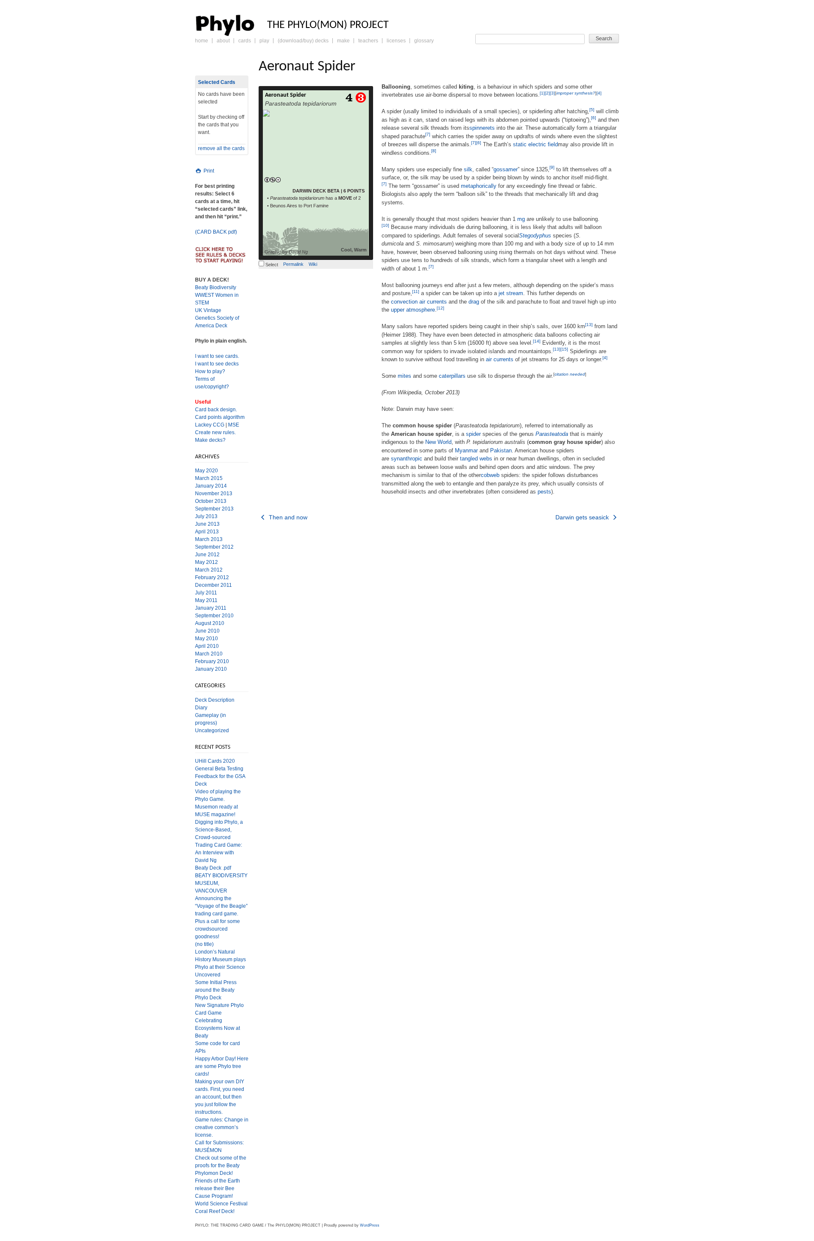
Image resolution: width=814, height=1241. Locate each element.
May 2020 (206, 471)
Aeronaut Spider (285, 95)
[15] (564, 349)
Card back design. (216, 410)
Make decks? (210, 440)
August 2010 (209, 623)
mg (521, 219)
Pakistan (501, 450)
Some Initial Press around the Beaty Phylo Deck (216, 990)
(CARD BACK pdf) (216, 232)
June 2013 (207, 524)
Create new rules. (215, 432)
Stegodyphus (535, 235)
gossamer (505, 169)
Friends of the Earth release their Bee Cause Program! (217, 1188)
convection (404, 301)
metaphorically (478, 186)
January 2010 (211, 669)
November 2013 (213, 493)
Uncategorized (212, 730)
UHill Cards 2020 (215, 761)
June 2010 (207, 631)
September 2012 (214, 547)
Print (208, 171)
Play (264, 40)
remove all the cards (221, 148)
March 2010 (209, 654)
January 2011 (210, 608)
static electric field (535, 144)
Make (343, 40)
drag (473, 301)
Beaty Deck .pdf (213, 868)
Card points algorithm (220, 417)
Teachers (368, 40)
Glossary (424, 40)
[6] (593, 117)
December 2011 (213, 585)
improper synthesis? (575, 93)
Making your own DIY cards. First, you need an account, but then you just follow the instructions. (219, 1097)
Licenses (396, 40)
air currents (433, 301)
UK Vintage (208, 310)
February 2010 (212, 661)
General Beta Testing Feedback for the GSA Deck (220, 776)
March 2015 (209, 478)
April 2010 (207, 646)
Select (271, 264)
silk (468, 169)
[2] (547, 93)
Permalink (293, 264)
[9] (552, 167)
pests (544, 491)
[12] (440, 308)
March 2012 (209, 570)
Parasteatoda (551, 434)
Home (201, 40)
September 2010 (214, 616)
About (223, 40)
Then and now (287, 517)
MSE (233, 425)
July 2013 (206, 516)
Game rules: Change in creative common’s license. (221, 1127)
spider (473, 434)
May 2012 (206, 562)
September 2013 (214, 509)
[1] (542, 93)
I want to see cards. (217, 356)
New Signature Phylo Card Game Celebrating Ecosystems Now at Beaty (219, 1020)
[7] (427, 134)
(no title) (204, 944)
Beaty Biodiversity (215, 287)
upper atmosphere (413, 310)
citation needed (570, 374)
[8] (433, 150)
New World (438, 442)
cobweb (490, 475)
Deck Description (214, 700)
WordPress (369, 1225)
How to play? (210, 371)
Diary (201, 708)
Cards (244, 40)
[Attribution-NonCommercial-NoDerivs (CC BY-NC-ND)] (272, 180)
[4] (599, 93)
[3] (552, 93)
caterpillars (452, 376)
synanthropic (406, 458)
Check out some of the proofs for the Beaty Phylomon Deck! (220, 1165)
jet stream (511, 293)
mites (404, 376)
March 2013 (209, 539)
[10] (385, 225)
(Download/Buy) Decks (303, 40)
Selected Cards (216, 82)
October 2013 (210, 501)
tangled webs (476, 458)
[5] (591, 109)
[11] (415, 291)
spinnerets (482, 128)
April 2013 (207, 532)
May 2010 (206, 638)
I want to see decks (217, 364)
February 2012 (212, 577)
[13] (589, 324)
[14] (537, 341)
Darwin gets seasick (582, 517)
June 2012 (207, 555)
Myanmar (466, 450)
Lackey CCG (209, 425)
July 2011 (206, 593)
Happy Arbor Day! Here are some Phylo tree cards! (221, 1066)
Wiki (313, 264)
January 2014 (211, 486)
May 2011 (206, 600)
